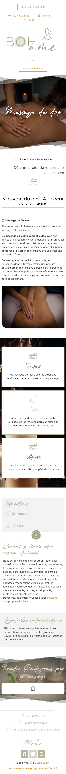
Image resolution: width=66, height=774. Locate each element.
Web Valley (43, 762)
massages (53, 597)
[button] (33, 59)
